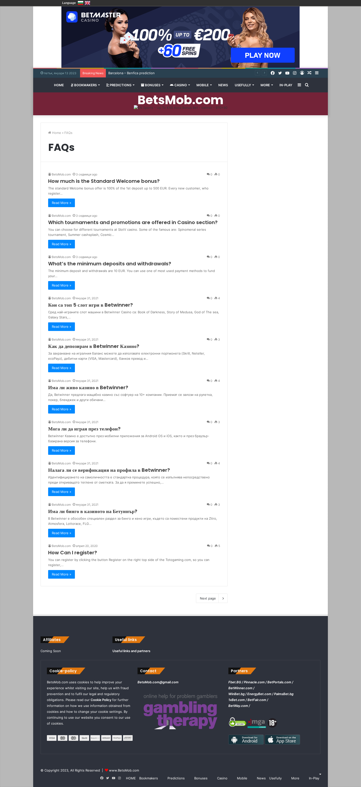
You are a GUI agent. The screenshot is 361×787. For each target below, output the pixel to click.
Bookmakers (85, 85)
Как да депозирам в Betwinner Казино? (93, 346)
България (80, 3)
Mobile (202, 85)
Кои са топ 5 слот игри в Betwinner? (90, 304)
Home (56, 133)
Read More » (61, 203)
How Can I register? (72, 552)
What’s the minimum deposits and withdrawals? (109, 263)
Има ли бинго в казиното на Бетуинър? (92, 511)
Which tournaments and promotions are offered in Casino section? (133, 222)
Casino (180, 85)
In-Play (285, 85)
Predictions (120, 85)
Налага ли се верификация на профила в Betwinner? (109, 470)
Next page (208, 598)
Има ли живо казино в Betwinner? (88, 387)
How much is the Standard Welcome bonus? (104, 181)
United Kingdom (87, 3)
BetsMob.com (61, 174)
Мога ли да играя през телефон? (84, 428)
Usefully (243, 85)
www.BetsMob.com (124, 770)
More (265, 85)
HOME (59, 85)
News (223, 85)
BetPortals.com (279, 682)
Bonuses (152, 85)
